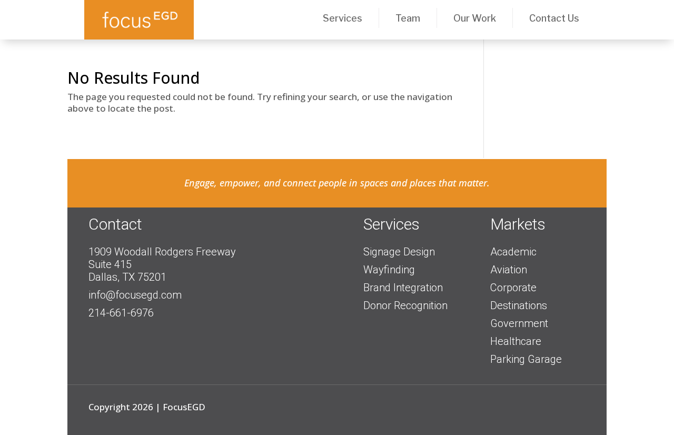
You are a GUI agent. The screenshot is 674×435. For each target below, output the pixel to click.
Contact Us (554, 18)
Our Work (474, 18)
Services (342, 18)
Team (407, 18)
